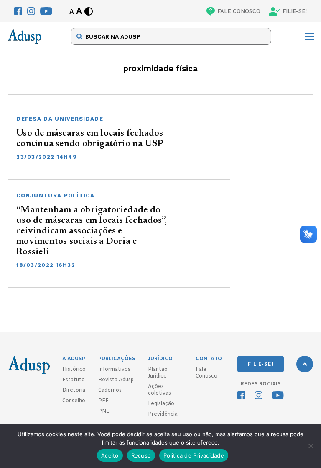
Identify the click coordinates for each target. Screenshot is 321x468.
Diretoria (73, 390)
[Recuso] (310, 446)
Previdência (163, 414)
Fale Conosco (206, 373)
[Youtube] (46, 11)
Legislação (161, 404)
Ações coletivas (159, 390)
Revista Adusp (116, 380)
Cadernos (110, 390)
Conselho (73, 401)
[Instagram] (31, 11)
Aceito (110, 455)
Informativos (114, 369)
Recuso (141, 455)
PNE (104, 411)
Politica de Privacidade (193, 455)
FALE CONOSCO (238, 11)
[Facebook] (18, 11)
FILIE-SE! (295, 11)
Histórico (74, 369)
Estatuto (73, 380)
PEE (103, 401)
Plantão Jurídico (158, 373)
